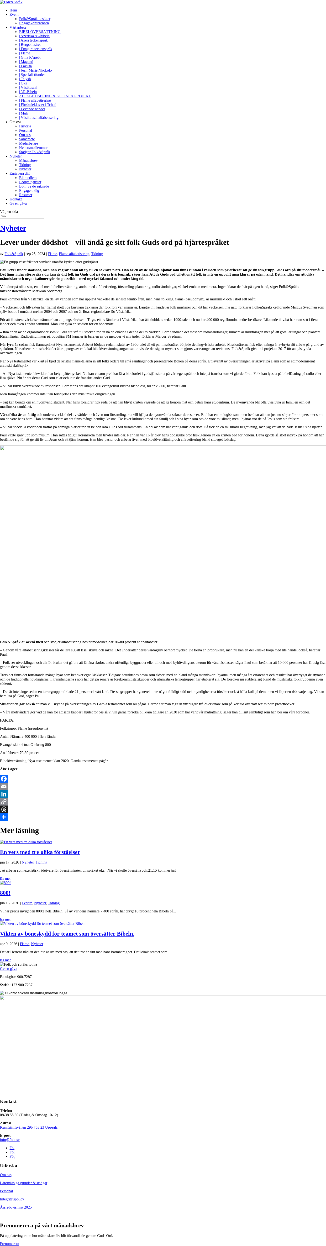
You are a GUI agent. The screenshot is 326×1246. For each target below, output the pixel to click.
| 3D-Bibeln (28, 92)
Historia (25, 126)
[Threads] (163, 809)
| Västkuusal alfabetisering (38, 117)
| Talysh (25, 79)
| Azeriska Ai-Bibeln (34, 36)
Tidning (25, 165)
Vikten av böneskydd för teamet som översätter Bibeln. (67, 934)
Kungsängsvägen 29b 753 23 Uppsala (29, 1127)
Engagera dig (20, 173)
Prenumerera (9, 1244)
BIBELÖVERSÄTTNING (40, 32)
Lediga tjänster (30, 182)
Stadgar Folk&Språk (34, 152)
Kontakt (16, 199)
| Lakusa (25, 66)
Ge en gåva (18, 203)
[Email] (163, 786)
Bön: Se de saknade (34, 186)
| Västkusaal (28, 87)
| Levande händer (32, 109)
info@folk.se (10, 1140)
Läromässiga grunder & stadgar (23, 1183)
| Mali (23, 113)
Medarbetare (28, 143)
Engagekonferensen (34, 23)
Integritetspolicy (12, 1199)
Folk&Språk (14, 254)
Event (14, 14)
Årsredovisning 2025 (16, 1207)
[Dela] (163, 817)
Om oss (25, 135)
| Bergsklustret (30, 44)
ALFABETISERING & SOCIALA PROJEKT (55, 96)
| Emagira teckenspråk (35, 49)
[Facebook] (163, 779)
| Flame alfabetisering (35, 100)
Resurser (25, 195)
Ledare (27, 903)
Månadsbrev (28, 160)
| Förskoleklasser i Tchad (37, 105)
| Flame (24, 53)
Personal (25, 130)
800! (5, 893)
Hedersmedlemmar (33, 148)
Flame (52, 254)
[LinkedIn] (163, 794)
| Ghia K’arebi (30, 57)
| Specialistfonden (32, 75)
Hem (13, 10)
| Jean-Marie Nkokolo (35, 70)
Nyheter (16, 156)
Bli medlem (28, 178)
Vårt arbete (18, 27)
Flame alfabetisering (74, 254)
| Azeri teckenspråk (33, 40)
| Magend (26, 62)
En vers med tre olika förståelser (40, 852)
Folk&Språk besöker (34, 19)
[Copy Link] (163, 802)
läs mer (5, 878)
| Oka (23, 83)
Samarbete (27, 139)
